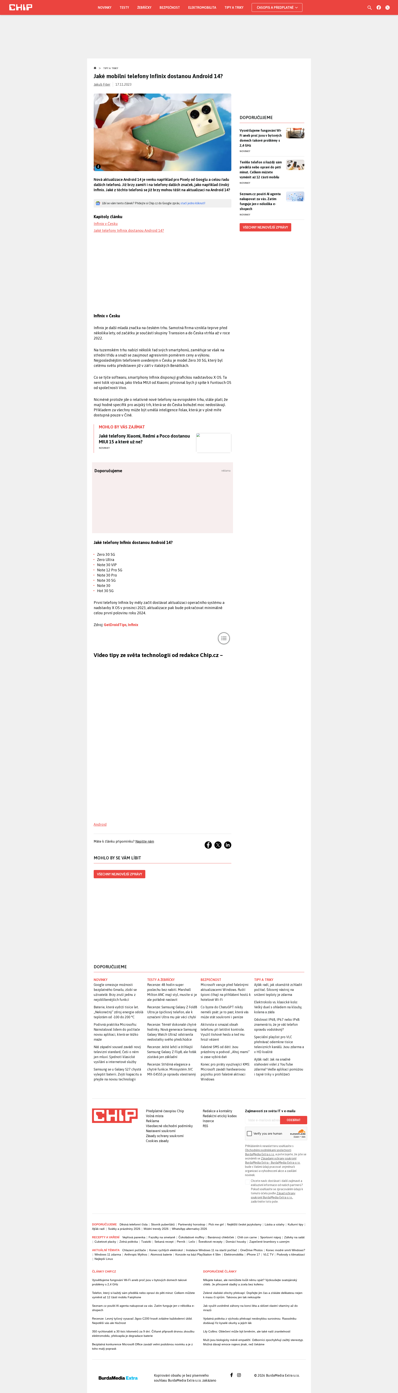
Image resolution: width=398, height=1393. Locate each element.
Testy (124, 7)
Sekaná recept (164, 1241)
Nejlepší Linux (104, 1258)
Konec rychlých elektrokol (166, 1250)
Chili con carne (247, 1237)
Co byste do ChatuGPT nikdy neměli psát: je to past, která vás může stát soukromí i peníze (225, 1012)
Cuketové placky (105, 1241)
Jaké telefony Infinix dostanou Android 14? (129, 230)
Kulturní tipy (295, 1224)
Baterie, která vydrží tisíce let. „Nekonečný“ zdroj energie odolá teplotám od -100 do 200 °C (118, 1012)
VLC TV (268, 1254)
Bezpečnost (170, 7)
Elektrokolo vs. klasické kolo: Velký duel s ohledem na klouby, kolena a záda (278, 1007)
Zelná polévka (128, 1241)
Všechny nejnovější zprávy (119, 874)
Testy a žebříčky (161, 980)
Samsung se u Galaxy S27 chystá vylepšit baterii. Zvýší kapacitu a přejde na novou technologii (118, 1074)
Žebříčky (144, 7)
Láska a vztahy (274, 1224)
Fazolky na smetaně (162, 1237)
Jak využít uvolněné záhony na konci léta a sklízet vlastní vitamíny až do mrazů (250, 1308)
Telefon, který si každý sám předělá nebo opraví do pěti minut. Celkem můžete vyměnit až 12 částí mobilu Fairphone (143, 1295)
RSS (205, 1126)
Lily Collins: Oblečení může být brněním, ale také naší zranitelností (246, 1331)
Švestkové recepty (210, 1241)
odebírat (294, 1120)
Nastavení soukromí (161, 1131)
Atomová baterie (161, 1254)
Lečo (192, 1241)
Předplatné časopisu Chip (165, 1111)
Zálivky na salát (294, 1237)
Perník (181, 1241)
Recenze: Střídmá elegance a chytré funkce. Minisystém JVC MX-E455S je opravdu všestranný (171, 1069)
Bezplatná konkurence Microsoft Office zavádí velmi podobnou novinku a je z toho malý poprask (142, 1346)
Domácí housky (236, 1241)
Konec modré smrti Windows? (285, 1250)
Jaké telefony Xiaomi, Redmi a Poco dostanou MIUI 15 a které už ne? (144, 438)
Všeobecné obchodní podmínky (169, 1126)
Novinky (104, 7)
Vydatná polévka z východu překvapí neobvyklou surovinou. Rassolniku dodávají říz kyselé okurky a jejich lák (249, 1321)
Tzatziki (146, 1241)
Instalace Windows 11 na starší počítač (211, 1250)
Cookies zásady (157, 1141)
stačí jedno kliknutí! (193, 203)
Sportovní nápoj (270, 1237)
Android (100, 824)
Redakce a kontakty (217, 1111)
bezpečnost (211, 980)
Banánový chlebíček (221, 1237)
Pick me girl (216, 1224)
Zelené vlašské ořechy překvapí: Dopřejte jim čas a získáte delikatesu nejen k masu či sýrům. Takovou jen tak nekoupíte (252, 1295)
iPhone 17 (253, 1254)
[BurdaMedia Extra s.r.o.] (115, 1115)
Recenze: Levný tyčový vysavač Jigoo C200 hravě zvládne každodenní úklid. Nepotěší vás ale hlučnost (142, 1321)
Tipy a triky (233, 7)
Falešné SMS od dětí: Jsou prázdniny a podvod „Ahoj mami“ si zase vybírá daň (225, 1052)
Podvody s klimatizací (291, 1254)
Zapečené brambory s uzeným (269, 1241)
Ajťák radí (98, 1228)
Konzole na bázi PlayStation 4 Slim (198, 1254)
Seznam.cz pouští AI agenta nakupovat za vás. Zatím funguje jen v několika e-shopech (260, 201)
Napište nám (144, 841)
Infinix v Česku (106, 223)
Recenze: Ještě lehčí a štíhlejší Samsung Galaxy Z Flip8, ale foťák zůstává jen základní (172, 1052)
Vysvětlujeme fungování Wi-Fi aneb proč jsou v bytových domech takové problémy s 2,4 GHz (261, 138)
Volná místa (154, 1116)
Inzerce (208, 1121)
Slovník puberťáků (163, 1224)
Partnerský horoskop (191, 1224)
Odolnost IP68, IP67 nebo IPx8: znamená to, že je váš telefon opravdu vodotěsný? (277, 1024)
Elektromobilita (202, 7)
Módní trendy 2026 (156, 1228)
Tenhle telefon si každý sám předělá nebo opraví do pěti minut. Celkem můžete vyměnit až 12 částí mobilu (261, 169)
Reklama (152, 1121)
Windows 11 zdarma (108, 1254)
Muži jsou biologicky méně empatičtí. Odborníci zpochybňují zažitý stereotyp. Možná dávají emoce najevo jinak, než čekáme (253, 1342)
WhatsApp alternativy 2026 (189, 1228)
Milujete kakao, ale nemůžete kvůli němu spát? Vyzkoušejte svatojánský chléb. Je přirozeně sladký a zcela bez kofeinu (250, 1282)
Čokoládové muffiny (191, 1237)
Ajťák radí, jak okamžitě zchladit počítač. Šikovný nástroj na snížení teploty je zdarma (278, 989)
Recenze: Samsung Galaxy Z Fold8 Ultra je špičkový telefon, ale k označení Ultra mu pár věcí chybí (172, 1012)
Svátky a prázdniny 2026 (124, 1228)
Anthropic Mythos (135, 1254)
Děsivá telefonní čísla (134, 1224)
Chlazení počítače (134, 1250)
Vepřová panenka (133, 1237)
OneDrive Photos (251, 1250)
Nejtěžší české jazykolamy (244, 1224)
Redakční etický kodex (220, 1116)
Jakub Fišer (102, 84)
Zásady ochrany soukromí (165, 1136)
